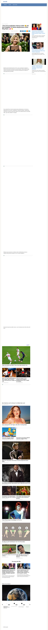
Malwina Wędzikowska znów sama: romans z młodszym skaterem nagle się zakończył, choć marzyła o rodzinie (23, 572)
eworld (5, 1)
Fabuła (10, 4)
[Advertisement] (24, 14)
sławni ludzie (15, 4)
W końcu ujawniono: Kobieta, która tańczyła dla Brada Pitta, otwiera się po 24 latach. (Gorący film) (38, 50)
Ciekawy (5, 4)
